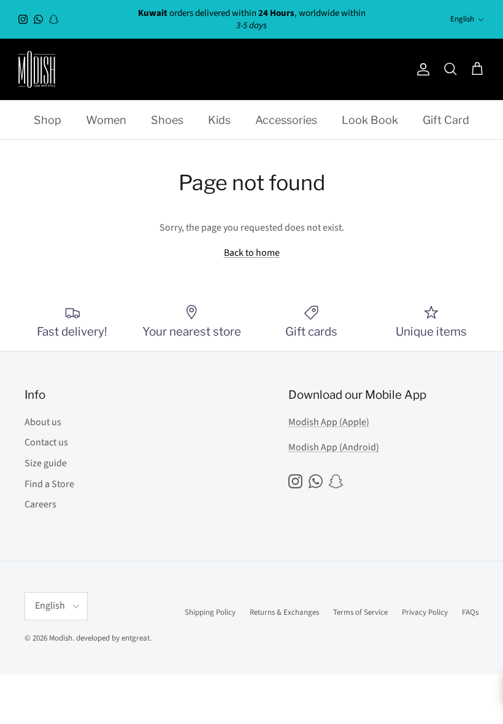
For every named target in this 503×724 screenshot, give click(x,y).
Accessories (286, 120)
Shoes (167, 120)
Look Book (370, 120)
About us (43, 422)
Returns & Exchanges (284, 612)
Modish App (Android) (333, 447)
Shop (47, 120)
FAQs (470, 612)
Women (106, 120)
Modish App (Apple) (328, 422)
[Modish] (36, 69)
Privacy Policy (425, 612)
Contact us (46, 442)
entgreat (135, 638)
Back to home (252, 253)
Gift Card (446, 120)
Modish (60, 638)
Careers (40, 504)
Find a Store (49, 484)
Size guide (46, 463)
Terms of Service (360, 612)
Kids (219, 120)
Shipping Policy (210, 612)
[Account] (421, 69)
